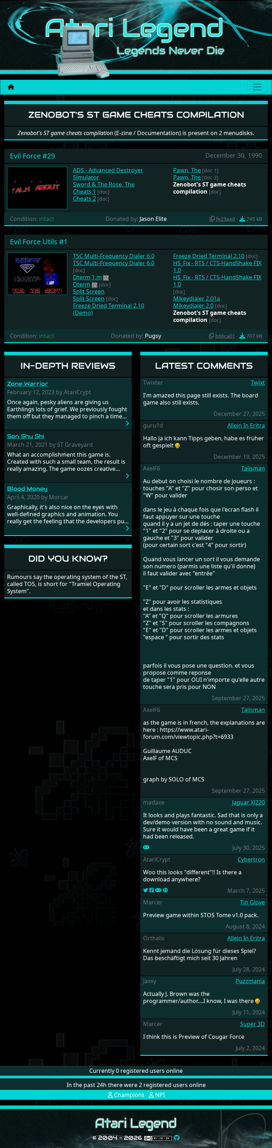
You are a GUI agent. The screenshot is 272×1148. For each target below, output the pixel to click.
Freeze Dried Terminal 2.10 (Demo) (108, 309)
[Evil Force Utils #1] (37, 273)
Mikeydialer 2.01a (196, 298)
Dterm (81, 284)
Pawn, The (187, 170)
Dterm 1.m (87, 277)
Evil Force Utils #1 (39, 241)
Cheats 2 (84, 198)
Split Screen (88, 291)
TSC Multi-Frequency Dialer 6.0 (113, 256)
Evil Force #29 (32, 156)
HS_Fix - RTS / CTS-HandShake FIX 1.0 (217, 267)
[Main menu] (257, 87)
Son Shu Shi (25, 436)
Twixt (258, 382)
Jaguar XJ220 (248, 802)
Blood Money (27, 488)
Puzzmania (250, 981)
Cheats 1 (84, 191)
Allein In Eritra (246, 425)
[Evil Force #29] (37, 187)
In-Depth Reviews (68, 365)
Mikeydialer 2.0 (193, 305)
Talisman (253, 468)
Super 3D (252, 1024)
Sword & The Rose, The (104, 184)
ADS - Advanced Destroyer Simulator (108, 173)
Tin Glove (252, 902)
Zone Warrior (27, 383)
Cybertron (251, 859)
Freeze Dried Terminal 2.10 (208, 256)
